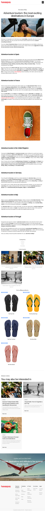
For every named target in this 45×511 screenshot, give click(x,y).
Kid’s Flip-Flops (17, 499)
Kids (22, 499)
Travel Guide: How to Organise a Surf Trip (11, 285)
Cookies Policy (41, 489)
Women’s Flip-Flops (17, 491)
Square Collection (29, 497)
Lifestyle (22, 241)
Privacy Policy (40, 493)
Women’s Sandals (17, 503)
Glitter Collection (29, 493)
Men (22, 496)
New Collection (23, 491)
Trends (22, 243)
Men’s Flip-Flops (17, 495)
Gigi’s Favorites (29, 489)
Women (23, 494)
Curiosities (22, 245)
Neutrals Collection (29, 501)
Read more (11, 268)
